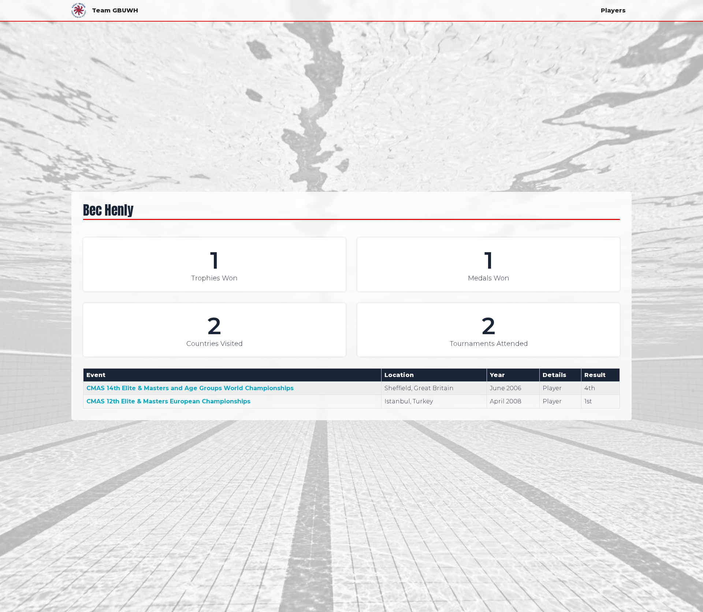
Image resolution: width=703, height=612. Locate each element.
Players (613, 10)
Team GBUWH (115, 10)
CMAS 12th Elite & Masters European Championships (168, 401)
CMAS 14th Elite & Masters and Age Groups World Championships (190, 388)
